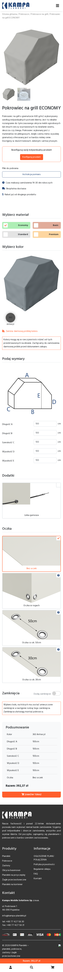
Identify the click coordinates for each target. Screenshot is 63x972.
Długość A (7, 424)
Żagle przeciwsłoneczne (14, 880)
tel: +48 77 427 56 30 (13, 922)
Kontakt (38, 879)
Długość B (7, 433)
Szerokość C (8, 442)
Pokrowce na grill (39, 14)
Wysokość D (8, 451)
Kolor (9, 734)
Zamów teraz (32, 795)
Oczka (10, 778)
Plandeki (6, 856)
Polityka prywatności (44, 864)
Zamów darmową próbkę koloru (21, 331)
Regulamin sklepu (42, 869)
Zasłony (6, 866)
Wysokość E (8, 461)
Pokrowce (24, 14)
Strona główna (9, 14)
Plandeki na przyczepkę (13, 875)
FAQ (36, 874)
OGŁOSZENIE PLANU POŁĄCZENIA (44, 858)
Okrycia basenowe (11, 870)
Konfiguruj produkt (31, 157)
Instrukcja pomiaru (31, 174)
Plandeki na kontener (12, 884)
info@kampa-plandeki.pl (14, 916)
